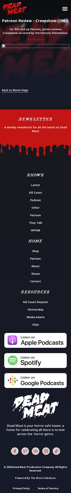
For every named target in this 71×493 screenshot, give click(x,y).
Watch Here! (35, 39)
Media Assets (35, 317)
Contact (35, 281)
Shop (35, 251)
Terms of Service (47, 488)
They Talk (35, 223)
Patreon (35, 215)
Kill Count (35, 192)
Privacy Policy (21, 488)
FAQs (35, 324)
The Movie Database (43, 478)
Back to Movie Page (15, 90)
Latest (35, 185)
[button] (65, 9)
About (35, 266)
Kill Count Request (35, 302)
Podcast (35, 200)
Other (36, 207)
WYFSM (35, 230)
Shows (35, 273)
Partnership (35, 309)
